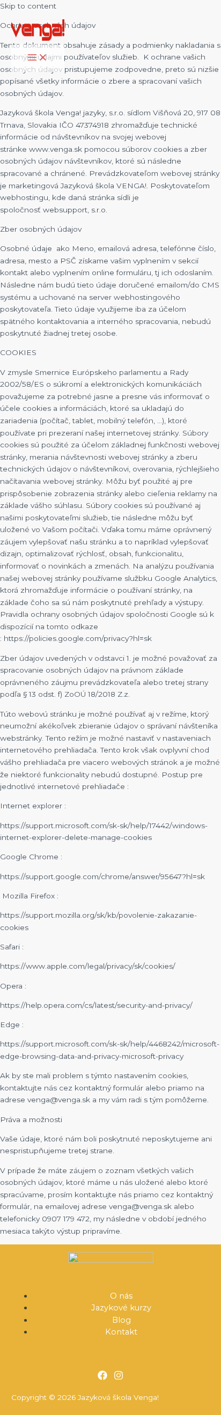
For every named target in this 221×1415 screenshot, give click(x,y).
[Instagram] (118, 1377)
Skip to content (28, 6)
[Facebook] (102, 1377)
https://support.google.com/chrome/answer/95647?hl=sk (102, 876)
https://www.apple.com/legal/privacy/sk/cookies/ (87, 966)
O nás (121, 1296)
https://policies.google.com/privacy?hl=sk (78, 638)
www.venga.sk (55, 149)
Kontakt (121, 1332)
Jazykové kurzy (121, 1308)
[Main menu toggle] (37, 58)
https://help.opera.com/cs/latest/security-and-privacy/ (96, 1005)
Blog (121, 1320)
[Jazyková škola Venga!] (37, 32)
